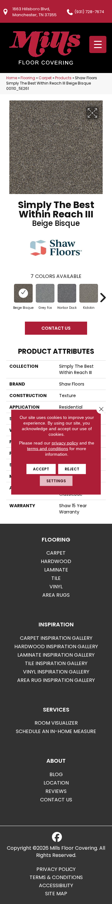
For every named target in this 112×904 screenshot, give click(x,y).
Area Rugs (56, 595)
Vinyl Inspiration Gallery (56, 671)
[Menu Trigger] (97, 44)
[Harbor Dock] (67, 293)
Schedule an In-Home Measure (56, 731)
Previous (9, 294)
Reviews (56, 791)
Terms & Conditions (56, 877)
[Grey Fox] (45, 293)
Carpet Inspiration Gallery (56, 638)
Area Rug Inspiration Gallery (56, 680)
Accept (41, 469)
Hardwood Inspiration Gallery (56, 646)
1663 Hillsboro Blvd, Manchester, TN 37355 (34, 12)
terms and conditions (47, 448)
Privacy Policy (56, 869)
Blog (56, 774)
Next (102, 294)
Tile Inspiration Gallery (56, 663)
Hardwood (56, 561)
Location (56, 782)
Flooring (28, 77)
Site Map (56, 893)
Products (63, 77)
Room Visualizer (56, 723)
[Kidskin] (89, 293)
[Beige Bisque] (23, 293)
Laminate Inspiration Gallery (56, 655)
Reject (72, 469)
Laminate (56, 569)
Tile (56, 578)
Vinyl (56, 586)
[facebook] (57, 837)
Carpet (45, 77)
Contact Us (56, 328)
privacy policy (65, 442)
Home (11, 77)
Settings (56, 481)
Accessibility (56, 885)
